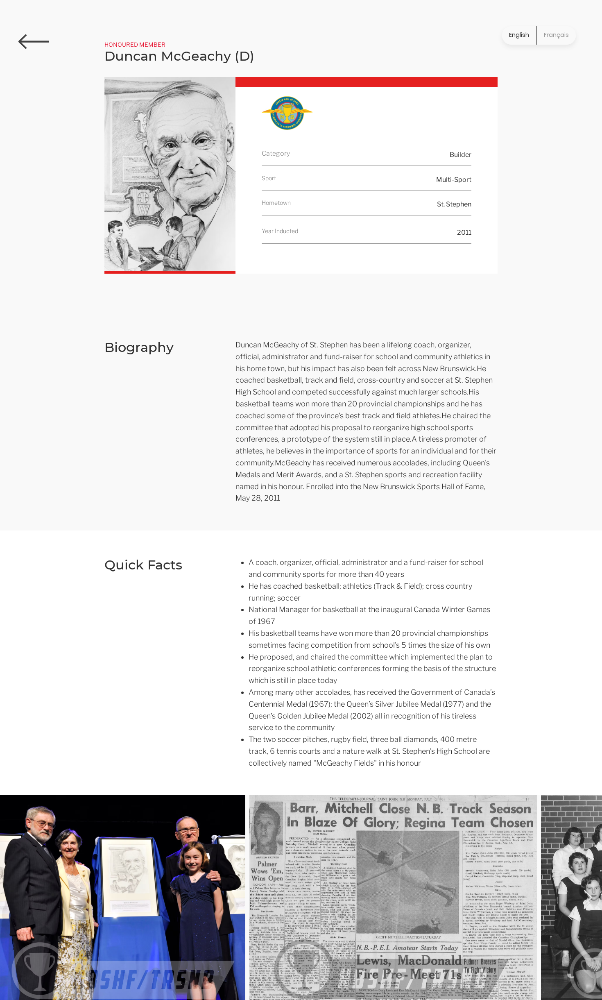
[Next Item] (588, 898)
